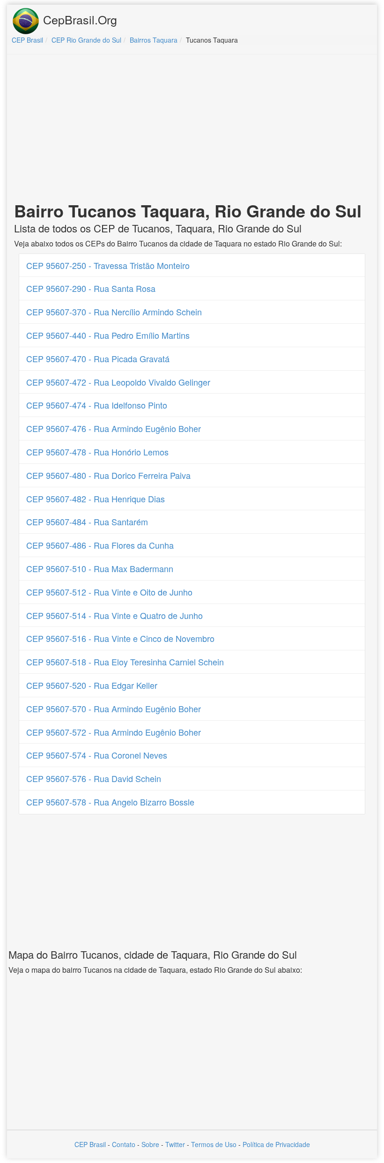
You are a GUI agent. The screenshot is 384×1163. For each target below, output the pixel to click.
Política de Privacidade (276, 1144)
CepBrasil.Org (78, 19)
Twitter (175, 1144)
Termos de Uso (213, 1144)
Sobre (150, 1144)
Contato (123, 1144)
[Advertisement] (192, 129)
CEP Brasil (90, 1144)
